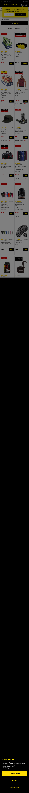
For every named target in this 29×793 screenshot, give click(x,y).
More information (17, 768)
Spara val (14, 780)
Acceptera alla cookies (14, 773)
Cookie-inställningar (14, 787)
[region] (14, 535)
